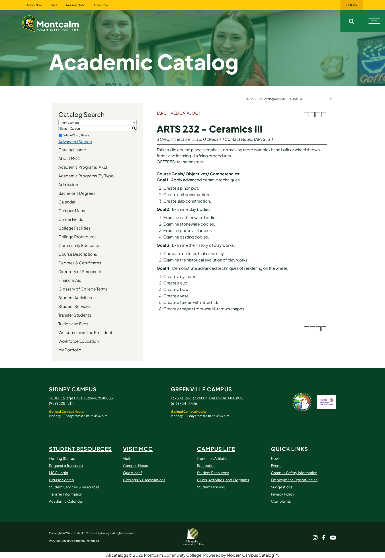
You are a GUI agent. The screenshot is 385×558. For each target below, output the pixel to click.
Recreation (206, 465)
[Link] (56, 23)
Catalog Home (72, 149)
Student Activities (75, 297)
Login (351, 5)
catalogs (119, 555)
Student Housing (211, 487)
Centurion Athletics (213, 458)
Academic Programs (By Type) (86, 175)
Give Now (101, 5)
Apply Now (34, 5)
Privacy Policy (282, 494)
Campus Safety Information (294, 472)
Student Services (74, 306)
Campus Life (216, 449)
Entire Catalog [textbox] (69, 122)
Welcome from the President (85, 332)
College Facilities (74, 227)
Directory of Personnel (79, 271)
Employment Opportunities (294, 479)
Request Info (75, 5)
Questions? (132, 472)
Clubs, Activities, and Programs (223, 479)
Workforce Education (78, 341)
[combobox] (288, 98)
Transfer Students (74, 314)
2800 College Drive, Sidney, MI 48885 (81, 398)
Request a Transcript (66, 465)
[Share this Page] (312, 114)
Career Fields (70, 219)
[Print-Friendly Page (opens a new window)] (317, 114)
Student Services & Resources (74, 487)
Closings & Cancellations (144, 479)
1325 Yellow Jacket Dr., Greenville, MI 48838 (207, 398)
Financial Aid (70, 280)
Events (276, 465)
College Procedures (77, 236)
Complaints (281, 501)
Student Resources (80, 449)
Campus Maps (71, 210)
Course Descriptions (77, 254)
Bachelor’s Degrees (76, 193)
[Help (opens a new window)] (323, 114)
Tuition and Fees (73, 323)
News (276, 458)
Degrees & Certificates (79, 262)
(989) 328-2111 (61, 403)
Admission (68, 184)
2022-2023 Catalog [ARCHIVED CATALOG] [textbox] (274, 99)
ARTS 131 (263, 139)
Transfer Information (65, 494)
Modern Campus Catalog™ (252, 555)
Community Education (79, 245)
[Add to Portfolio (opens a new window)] (306, 114)
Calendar (67, 201)
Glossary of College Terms (83, 288)
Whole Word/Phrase (76, 135)
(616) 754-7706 (184, 403)
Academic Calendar (66, 501)
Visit (54, 5)
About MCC (69, 158)
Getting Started (62, 458)
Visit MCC (138, 449)
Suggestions (281, 487)
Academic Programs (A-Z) (82, 167)
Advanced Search (75, 141)
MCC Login (58, 472)
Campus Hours (135, 465)
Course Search (61, 479)
